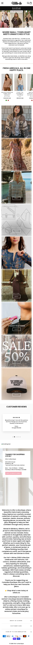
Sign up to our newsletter (16, 631)
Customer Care (16, 626)
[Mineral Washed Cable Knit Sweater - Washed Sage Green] (6, 100)
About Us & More (16, 620)
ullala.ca (16, 593)
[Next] (29, 27)
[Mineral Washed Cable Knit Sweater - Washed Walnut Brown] (8, 100)
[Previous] (26, 27)
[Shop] (16, 122)
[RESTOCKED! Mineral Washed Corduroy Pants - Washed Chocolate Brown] (32, 100)
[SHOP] (16, 154)
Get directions (13, 473)
